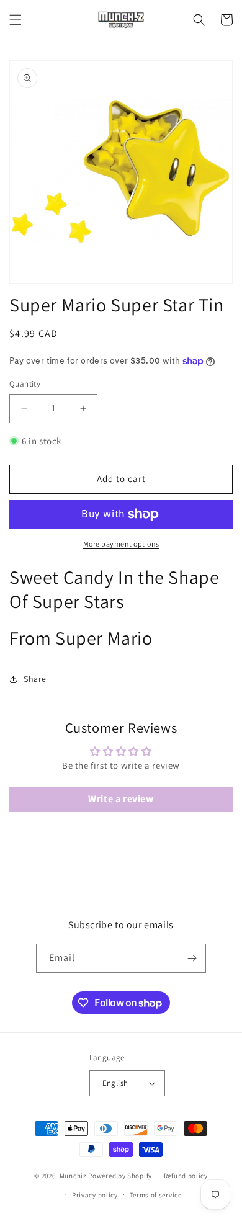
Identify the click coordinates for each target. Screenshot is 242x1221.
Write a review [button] (120, 798)
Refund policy (186, 1175)
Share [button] (35, 678)
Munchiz (73, 1175)
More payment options (121, 543)
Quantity (24, 383)
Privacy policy (95, 1195)
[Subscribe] (191, 958)
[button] (15, 20)
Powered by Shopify (120, 1175)
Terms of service (156, 1195)
